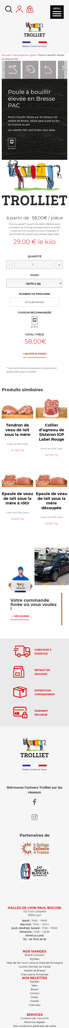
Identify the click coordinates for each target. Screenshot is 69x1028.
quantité (34, 256)
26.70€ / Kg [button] (51, 454)
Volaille (34, 1001)
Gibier (34, 997)
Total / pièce (34, 334)
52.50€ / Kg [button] (17, 518)
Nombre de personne (34, 294)
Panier (30, 7)
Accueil (6, 55)
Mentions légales (34, 1022)
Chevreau (34, 1005)
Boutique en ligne (24, 55)
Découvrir (21, 616)
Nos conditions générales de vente (34, 1026)
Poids (34, 275)
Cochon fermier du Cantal (35, 966)
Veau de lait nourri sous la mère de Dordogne (34, 962)
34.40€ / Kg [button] (17, 450)
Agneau (34, 958)
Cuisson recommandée (34, 312)
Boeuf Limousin (34, 955)
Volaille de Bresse (34, 970)
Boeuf (34, 989)
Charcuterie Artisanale (34, 974)
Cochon (34, 993)
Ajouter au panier (35, 353)
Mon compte (19, 9)
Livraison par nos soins (35, 1018)
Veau (34, 985)
